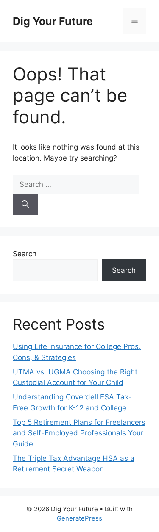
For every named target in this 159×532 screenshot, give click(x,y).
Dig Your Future (53, 21)
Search (24, 253)
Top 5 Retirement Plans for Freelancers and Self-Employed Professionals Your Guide (79, 433)
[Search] (25, 204)
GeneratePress (79, 518)
